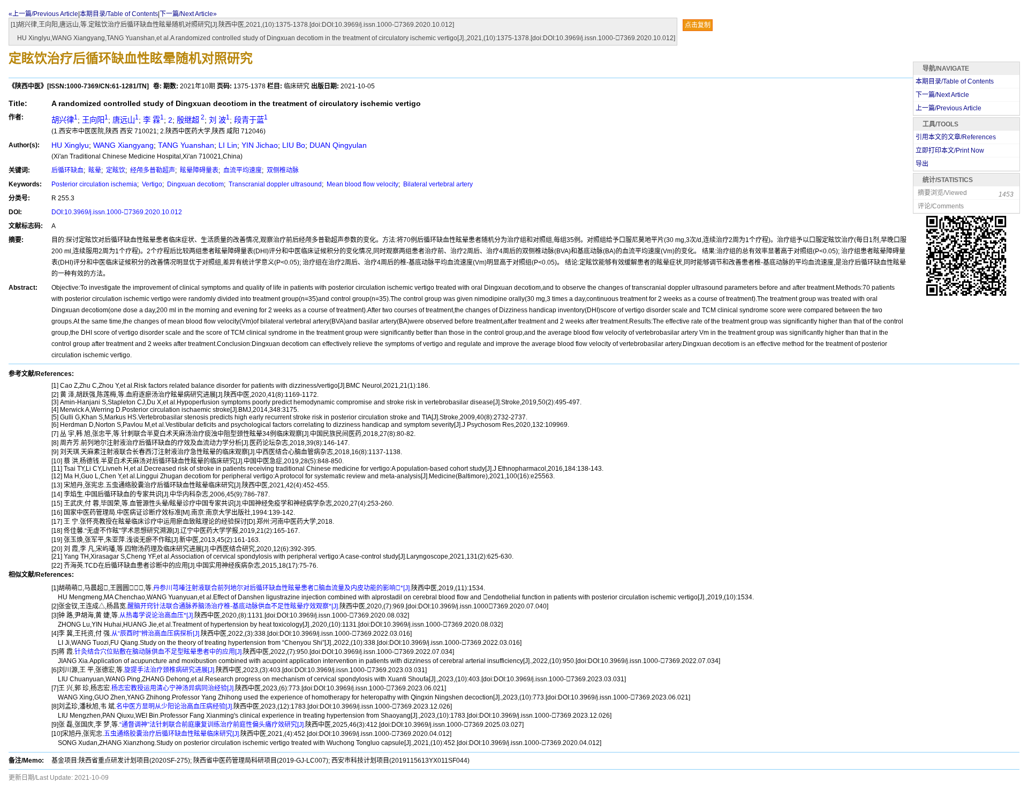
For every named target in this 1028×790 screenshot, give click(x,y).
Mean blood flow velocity (361, 184)
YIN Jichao (259, 145)
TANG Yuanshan (186, 145)
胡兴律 (64, 120)
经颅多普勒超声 (151, 170)
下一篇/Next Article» (188, 14)
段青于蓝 (251, 120)
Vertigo (151, 184)
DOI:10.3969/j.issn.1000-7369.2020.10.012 (116, 212)
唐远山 (125, 120)
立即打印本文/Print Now (950, 150)
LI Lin (227, 145)
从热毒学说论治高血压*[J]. (156, 615)
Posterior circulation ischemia (94, 184)
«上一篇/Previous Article (43, 14)
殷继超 (191, 120)
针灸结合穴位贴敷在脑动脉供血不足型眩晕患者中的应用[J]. (158, 652)
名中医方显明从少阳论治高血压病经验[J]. (174, 706)
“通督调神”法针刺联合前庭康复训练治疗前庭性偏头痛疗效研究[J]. (212, 724)
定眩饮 (114, 170)
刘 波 (219, 120)
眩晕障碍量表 (198, 170)
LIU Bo (293, 145)
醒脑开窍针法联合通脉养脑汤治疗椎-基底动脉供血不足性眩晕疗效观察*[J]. (233, 606)
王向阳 (95, 120)
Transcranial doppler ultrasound (274, 184)
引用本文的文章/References (956, 137)
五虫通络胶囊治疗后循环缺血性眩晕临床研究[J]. (172, 734)
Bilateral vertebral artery (437, 184)
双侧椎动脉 (282, 170)
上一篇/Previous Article (948, 108)
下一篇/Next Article (942, 95)
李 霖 (153, 120)
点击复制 (697, 25)
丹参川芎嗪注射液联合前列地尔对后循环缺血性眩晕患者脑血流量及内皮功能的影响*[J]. (282, 588)
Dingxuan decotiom (194, 184)
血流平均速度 (242, 170)
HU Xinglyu (70, 145)
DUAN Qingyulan (338, 145)
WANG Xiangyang (123, 145)
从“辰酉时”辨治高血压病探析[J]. (156, 633)
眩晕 (94, 170)
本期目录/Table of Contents (119, 14)
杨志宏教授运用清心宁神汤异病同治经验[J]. (173, 688)
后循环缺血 (67, 170)
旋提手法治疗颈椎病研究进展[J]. (170, 670)
